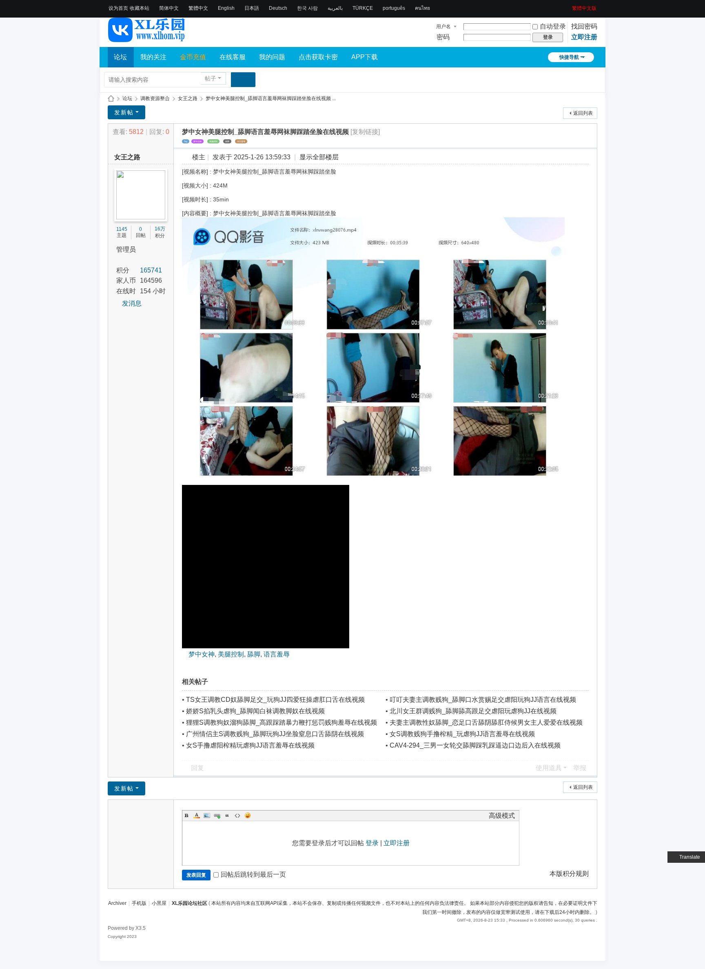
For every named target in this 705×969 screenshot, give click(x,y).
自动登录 (553, 26)
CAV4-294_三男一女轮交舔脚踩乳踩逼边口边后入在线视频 (475, 745)
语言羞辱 (241, 141)
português (394, 8)
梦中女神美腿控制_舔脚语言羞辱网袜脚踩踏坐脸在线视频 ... (271, 98)
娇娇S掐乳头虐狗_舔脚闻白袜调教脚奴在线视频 (255, 711)
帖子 (210, 78)
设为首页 (118, 8)
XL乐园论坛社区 (111, 99)
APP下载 (364, 57)
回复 (197, 767)
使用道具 (549, 767)
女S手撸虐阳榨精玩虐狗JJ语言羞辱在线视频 (250, 745)
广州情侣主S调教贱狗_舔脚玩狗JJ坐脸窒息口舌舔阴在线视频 (275, 733)
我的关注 (153, 57)
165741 (151, 270)
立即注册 (584, 36)
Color (197, 815)
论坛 (120, 57)
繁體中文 (198, 8)
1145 (121, 229)
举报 (579, 767)
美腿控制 (213, 141)
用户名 (443, 26)
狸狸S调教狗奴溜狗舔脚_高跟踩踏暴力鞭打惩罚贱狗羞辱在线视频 (281, 722)
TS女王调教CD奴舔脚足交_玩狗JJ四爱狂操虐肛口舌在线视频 (275, 699)
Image (207, 815)
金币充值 (193, 57)
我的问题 (272, 57)
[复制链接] (365, 131)
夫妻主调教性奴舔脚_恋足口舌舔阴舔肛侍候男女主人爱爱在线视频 (486, 722)
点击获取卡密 (318, 57)
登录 (372, 843)
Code (237, 815)
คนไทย (422, 8)
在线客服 (232, 57)
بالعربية (335, 8)
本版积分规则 (569, 873)
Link (217, 815)
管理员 (126, 249)
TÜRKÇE (362, 8)
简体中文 (169, 8)
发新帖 (124, 112)
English (226, 8)
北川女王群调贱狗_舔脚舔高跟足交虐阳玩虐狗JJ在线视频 (473, 711)
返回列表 (583, 113)
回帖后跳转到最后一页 (253, 874)
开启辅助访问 (569, 5)
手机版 (139, 903)
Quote (227, 815)
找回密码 (584, 26)
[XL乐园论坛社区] (147, 38)
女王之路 (187, 98)
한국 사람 (307, 8)
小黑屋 (159, 903)
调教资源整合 (155, 98)
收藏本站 (139, 8)
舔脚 (227, 141)
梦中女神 (197, 141)
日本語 (251, 8)
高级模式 (502, 815)
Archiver (117, 903)
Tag (185, 141)
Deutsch (278, 8)
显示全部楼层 (319, 157)
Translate (689, 857)
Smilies (248, 815)
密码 (443, 36)
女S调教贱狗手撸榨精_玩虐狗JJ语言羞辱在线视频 (462, 733)
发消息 (132, 303)
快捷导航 (569, 57)
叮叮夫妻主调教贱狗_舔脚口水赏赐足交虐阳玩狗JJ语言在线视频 (483, 699)
